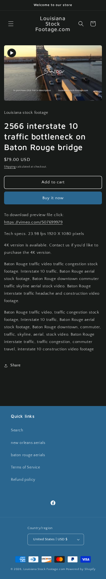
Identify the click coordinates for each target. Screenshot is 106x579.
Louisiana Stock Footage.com (44, 569)
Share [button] (15, 365)
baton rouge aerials (28, 455)
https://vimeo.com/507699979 (33, 222)
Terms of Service (25, 467)
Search (17, 430)
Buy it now (53, 198)
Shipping (10, 166)
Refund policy (23, 479)
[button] (11, 24)
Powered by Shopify (81, 569)
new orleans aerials (28, 443)
